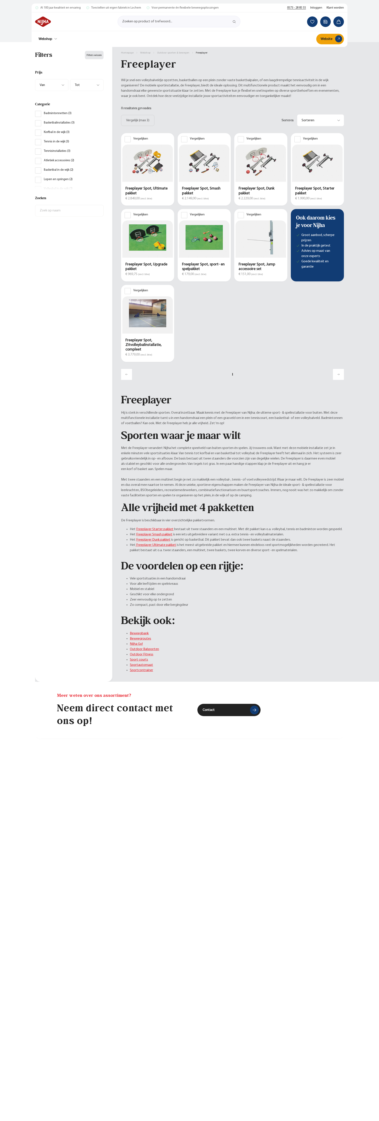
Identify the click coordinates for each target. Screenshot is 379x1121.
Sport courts (139, 660)
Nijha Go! (136, 644)
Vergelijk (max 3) (137, 120)
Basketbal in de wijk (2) (58, 170)
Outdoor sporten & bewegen (173, 53)
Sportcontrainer (141, 670)
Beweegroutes (140, 638)
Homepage (127, 53)
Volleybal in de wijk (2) (58, 188)
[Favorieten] (312, 21)
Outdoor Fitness (141, 654)
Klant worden (335, 7)
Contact (209, 710)
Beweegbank (139, 633)
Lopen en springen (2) (58, 179)
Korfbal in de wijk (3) (57, 132)
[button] (69, 72)
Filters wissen (94, 55)
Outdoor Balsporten (144, 649)
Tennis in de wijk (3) (56, 141)
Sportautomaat (141, 665)
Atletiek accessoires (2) (59, 160)
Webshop (45, 39)
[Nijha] (43, 21)
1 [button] (232, 374)
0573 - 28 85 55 (296, 7)
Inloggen (316, 7)
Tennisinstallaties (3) (57, 151)
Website (327, 39)
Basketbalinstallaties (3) (59, 122)
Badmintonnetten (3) (58, 113)
